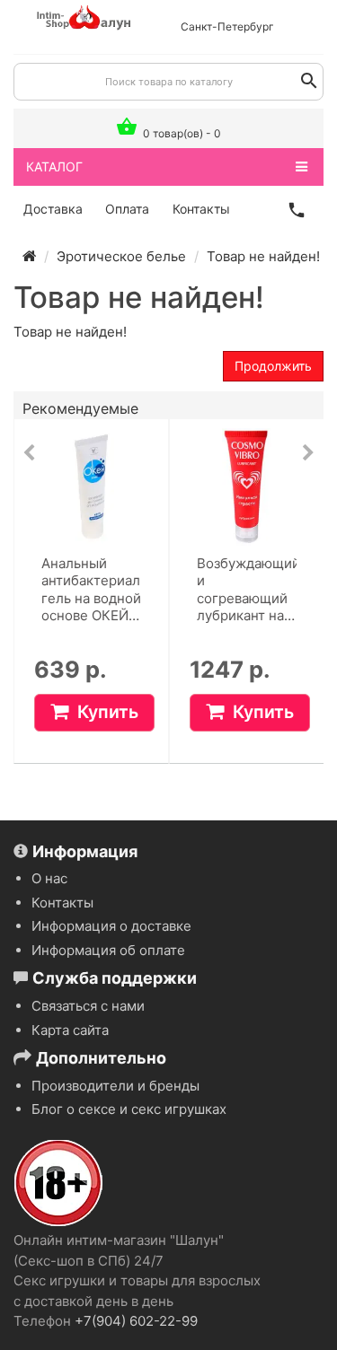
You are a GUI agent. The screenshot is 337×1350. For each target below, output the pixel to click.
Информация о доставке (111, 925)
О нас (49, 878)
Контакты (201, 208)
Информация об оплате (108, 950)
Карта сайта (70, 1030)
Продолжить (273, 365)
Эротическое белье (121, 256)
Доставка (53, 208)
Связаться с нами (88, 1005)
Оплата (127, 208)
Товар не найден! (263, 256)
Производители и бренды (115, 1085)
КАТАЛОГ (54, 166)
